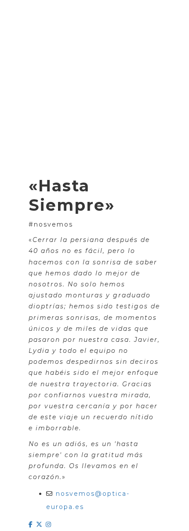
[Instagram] (49, 524)
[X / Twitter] (41, 524)
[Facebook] (32, 524)
